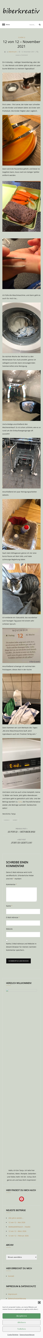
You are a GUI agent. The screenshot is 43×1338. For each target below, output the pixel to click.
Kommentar (11, 884)
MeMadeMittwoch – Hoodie (19, 1227)
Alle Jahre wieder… (15, 1218)
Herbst (15, 820)
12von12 (6, 820)
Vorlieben (21, 1329)
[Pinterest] (21, 1199)
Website (9, 929)
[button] (39, 1302)
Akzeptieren (21, 1316)
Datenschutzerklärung (27, 1335)
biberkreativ (13, 52)
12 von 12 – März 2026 (17, 1231)
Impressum (12, 1294)
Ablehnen (21, 1322)
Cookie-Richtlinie (12, 1335)
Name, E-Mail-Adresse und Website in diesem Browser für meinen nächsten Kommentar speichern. (21, 947)
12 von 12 (21, 37)
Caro (20, 802)
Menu (7, 24)
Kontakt (11, 1276)
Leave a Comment (22, 55)
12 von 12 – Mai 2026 (16, 1222)
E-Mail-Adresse (13, 917)
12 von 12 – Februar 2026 (18, 1236)
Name (9, 906)
